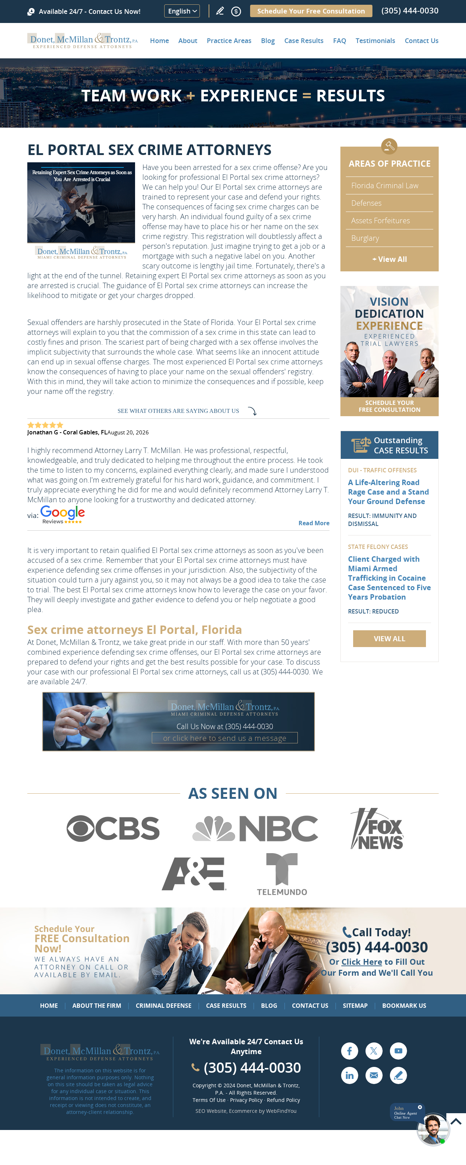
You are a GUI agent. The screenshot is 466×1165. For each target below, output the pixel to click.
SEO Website (211, 1110)
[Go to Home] (82, 45)
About (187, 40)
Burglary (365, 238)
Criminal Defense (163, 1006)
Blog (268, 40)
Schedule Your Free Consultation (311, 11)
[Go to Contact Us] (389, 351)
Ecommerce (243, 1110)
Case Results (304, 40)
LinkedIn (349, 1075)
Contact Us (422, 40)
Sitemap (355, 1006)
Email (374, 1075)
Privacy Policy (246, 1099)
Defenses (366, 203)
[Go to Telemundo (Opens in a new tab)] (281, 893)
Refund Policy (283, 1099)
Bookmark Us (404, 1006)
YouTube (398, 1051)
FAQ (339, 40)
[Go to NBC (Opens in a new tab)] (255, 848)
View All (390, 638)
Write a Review (220, 11)
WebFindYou (281, 1110)
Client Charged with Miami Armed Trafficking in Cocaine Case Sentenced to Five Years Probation (389, 578)
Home (159, 40)
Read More (314, 523)
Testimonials (375, 40)
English (179, 11)
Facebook (349, 1051)
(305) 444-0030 (410, 10)
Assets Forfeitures (380, 220)
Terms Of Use (209, 1099)
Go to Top (456, 1121)
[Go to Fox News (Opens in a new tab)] (376, 848)
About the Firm (96, 1006)
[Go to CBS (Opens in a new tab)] (112, 848)
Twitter (374, 1051)
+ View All (389, 259)
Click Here (361, 961)
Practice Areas (229, 40)
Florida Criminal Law (384, 185)
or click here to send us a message (225, 738)
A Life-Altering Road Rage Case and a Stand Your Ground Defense (388, 491)
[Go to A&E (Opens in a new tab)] (194, 893)
